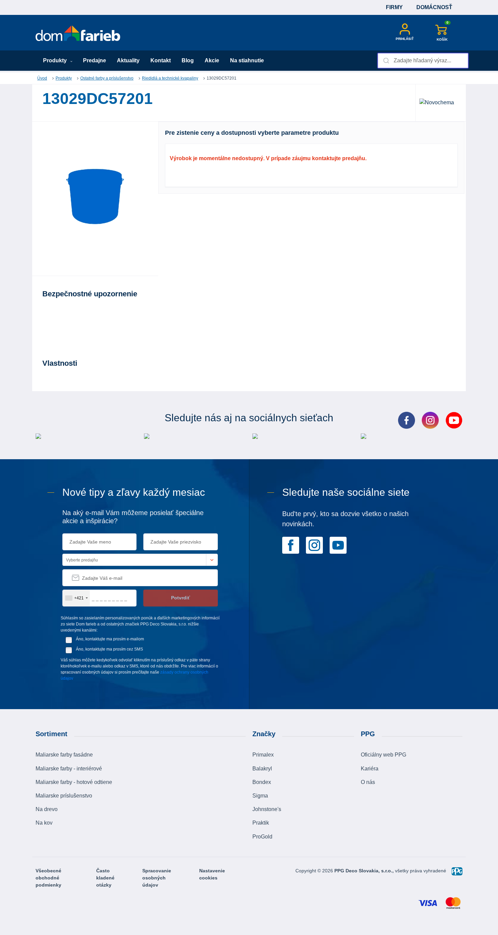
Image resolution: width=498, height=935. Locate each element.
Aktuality (128, 60)
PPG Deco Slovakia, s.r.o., (364, 870)
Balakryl (262, 768)
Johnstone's (266, 809)
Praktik (260, 823)
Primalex (263, 755)
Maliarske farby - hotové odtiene (74, 782)
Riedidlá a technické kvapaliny (170, 78)
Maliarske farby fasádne (64, 755)
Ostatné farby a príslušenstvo (106, 78)
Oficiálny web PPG (383, 755)
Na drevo (47, 809)
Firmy (394, 7)
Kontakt (160, 60)
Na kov (44, 823)
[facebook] (290, 545)
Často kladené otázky (105, 878)
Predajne (94, 60)
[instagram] (314, 545)
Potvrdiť (180, 597)
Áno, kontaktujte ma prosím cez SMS (109, 649)
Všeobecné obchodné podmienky (48, 878)
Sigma (260, 796)
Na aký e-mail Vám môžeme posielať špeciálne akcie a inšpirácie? (133, 517)
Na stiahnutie (247, 60)
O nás (368, 782)
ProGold (262, 837)
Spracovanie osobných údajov (156, 878)
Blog (188, 60)
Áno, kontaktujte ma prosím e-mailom (110, 639)
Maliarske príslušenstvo (64, 796)
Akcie (212, 60)
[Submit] (386, 60)
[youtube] (338, 545)
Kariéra (369, 768)
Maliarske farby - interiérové (69, 768)
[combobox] (423, 60)
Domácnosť (434, 7)
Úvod (42, 78)
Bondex (261, 782)
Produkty (55, 60)
